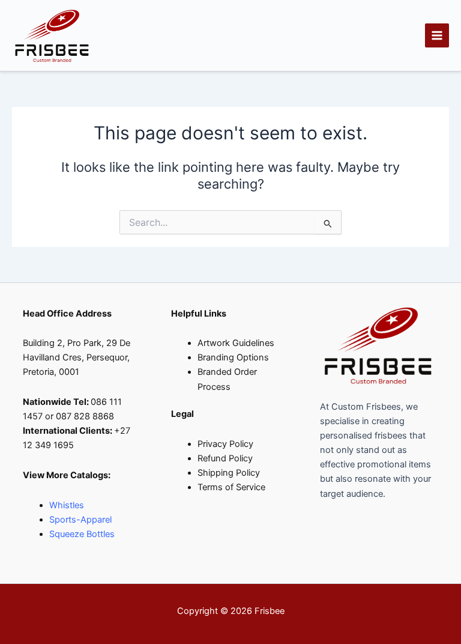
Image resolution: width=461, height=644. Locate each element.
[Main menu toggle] (437, 35)
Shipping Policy (228, 472)
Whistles (66, 505)
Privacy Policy (225, 444)
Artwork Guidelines (235, 343)
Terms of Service (231, 487)
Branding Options (233, 357)
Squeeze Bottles (82, 534)
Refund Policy (225, 458)
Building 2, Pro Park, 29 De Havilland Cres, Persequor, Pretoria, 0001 (76, 357)
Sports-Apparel (80, 519)
